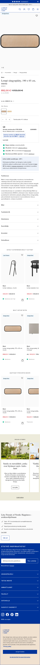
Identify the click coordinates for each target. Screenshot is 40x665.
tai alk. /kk (6, 101)
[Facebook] (7, 614)
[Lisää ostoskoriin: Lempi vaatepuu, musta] (22, 300)
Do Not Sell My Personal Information (20, 657)
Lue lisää (3, 532)
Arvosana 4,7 (24, 1)
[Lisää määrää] (9, 119)
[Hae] (20, 9)
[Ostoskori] (33, 9)
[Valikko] (38, 9)
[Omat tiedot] (24, 9)
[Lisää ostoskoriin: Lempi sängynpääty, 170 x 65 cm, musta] (22, 360)
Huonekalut (8, 72)
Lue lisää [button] (5, 140)
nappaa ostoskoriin (17, 166)
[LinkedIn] (16, 614)
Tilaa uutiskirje (31, 561)
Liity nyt (22, 136)
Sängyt (15, 72)
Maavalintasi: (5, 566)
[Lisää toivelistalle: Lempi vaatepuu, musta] (22, 255)
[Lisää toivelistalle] (37, 15)
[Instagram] (2, 614)
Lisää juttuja (20, 497)
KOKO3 (3, 86)
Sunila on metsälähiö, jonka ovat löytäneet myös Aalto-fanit (15, 466)
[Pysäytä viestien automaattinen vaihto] (38, 1)
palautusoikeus (22, 148)
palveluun (31, 154)
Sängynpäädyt (23, 72)
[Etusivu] (2, 72)
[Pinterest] (12, 614)
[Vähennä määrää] (2, 119)
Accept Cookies (20, 652)
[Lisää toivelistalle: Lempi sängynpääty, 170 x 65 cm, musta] (22, 315)
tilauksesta (27, 151)
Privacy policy (7, 646)
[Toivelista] (29, 9)
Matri (2, 77)
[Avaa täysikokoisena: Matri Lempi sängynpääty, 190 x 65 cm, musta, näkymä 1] (20, 41)
